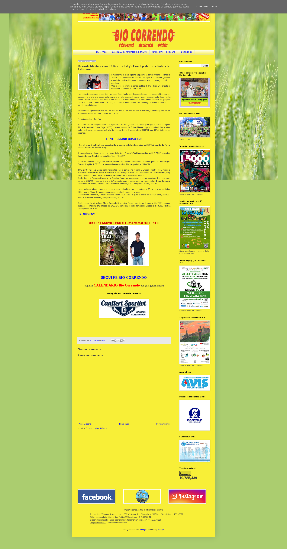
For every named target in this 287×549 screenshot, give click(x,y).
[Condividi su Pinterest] (123, 340)
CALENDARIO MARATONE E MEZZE (129, 52)
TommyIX (143, 530)
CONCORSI (186, 52)
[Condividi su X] (118, 340)
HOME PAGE (101, 52)
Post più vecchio (163, 424)
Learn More (202, 7)
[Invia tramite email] (112, 340)
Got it (214, 7)
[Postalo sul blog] (115, 340)
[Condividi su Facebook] (121, 340)
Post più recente (85, 424)
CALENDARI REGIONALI (164, 52)
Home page (124, 424)
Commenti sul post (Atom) (96, 428)
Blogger (161, 530)
